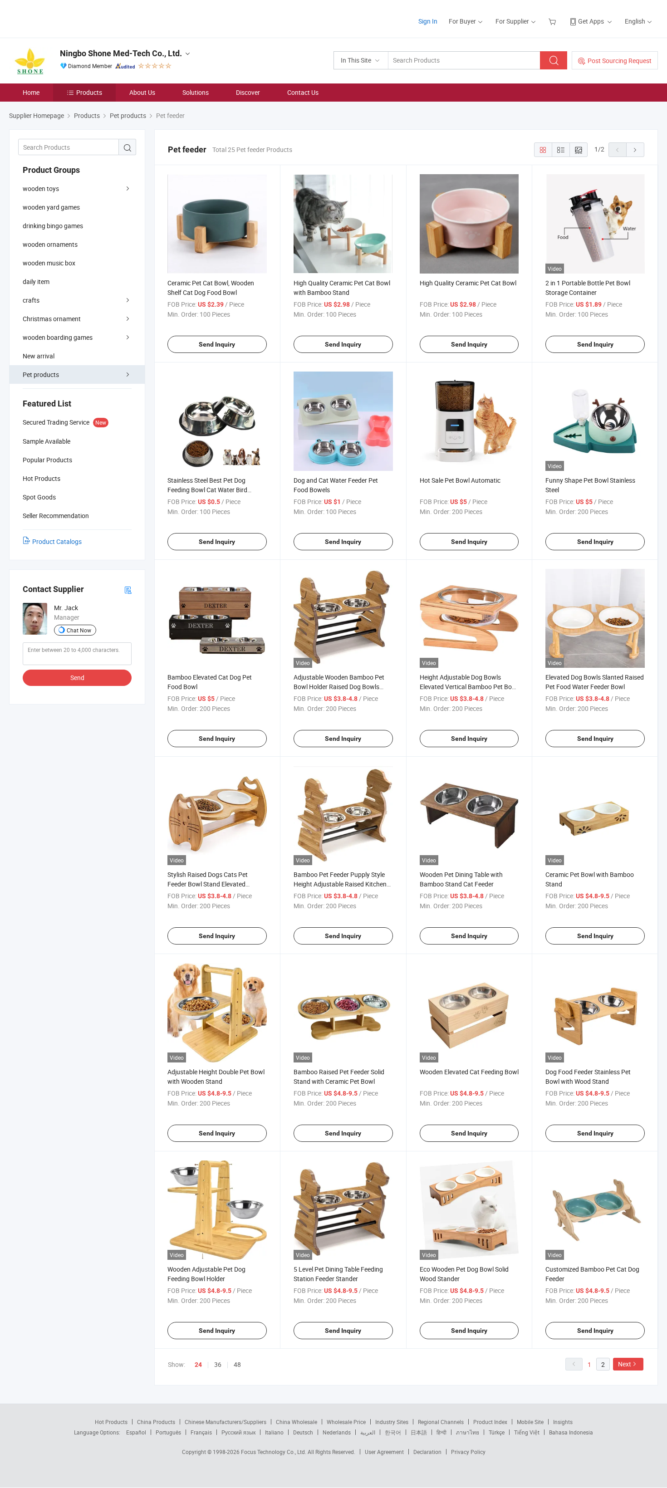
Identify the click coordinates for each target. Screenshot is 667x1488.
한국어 (393, 1432)
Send (77, 677)
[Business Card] (128, 589)
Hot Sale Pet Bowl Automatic (460, 480)
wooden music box (49, 263)
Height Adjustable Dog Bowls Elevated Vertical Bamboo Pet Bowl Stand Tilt (469, 686)
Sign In (427, 21)
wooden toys (41, 188)
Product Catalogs (57, 541)
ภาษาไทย (467, 1432)
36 (217, 1364)
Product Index (490, 1421)
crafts (31, 300)
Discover (248, 92)
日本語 (419, 1432)
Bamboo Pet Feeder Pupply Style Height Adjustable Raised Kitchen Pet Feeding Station (340, 884)
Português (168, 1432)
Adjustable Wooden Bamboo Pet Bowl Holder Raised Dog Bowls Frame (339, 686)
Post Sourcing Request (620, 60)
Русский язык (238, 1432)
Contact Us (303, 92)
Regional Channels (441, 1421)
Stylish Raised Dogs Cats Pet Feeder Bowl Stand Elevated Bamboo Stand (207, 884)
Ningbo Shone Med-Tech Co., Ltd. (121, 53)
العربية (367, 1432)
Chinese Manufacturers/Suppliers (225, 1421)
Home (31, 92)
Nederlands (337, 1432)
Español (136, 1432)
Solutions (195, 92)
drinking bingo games (53, 225)
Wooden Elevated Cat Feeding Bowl (469, 1071)
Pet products (41, 374)
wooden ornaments (50, 244)
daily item (36, 281)
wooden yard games (51, 207)
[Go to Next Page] (635, 150)
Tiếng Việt (526, 1432)
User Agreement (384, 1451)
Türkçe (497, 1432)
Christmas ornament (52, 318)
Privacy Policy (468, 1451)
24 (198, 1364)
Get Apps (591, 21)
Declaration (427, 1451)
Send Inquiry (217, 344)
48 (237, 1364)
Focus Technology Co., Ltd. (274, 1451)
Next (624, 1364)
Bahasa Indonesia (571, 1432)
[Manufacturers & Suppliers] (67, 18)
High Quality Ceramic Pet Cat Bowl (468, 283)
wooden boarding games (58, 337)
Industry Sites (391, 1421)
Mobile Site (530, 1421)
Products (89, 92)
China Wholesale (296, 1421)
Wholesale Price (346, 1421)
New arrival (38, 356)
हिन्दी (441, 1432)
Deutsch (303, 1432)
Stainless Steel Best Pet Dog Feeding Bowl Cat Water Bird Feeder (207, 490)
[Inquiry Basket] (553, 21)
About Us (142, 92)
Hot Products (111, 1421)
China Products (156, 1421)
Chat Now (79, 630)
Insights (563, 1421)
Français (201, 1432)
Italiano (274, 1432)
